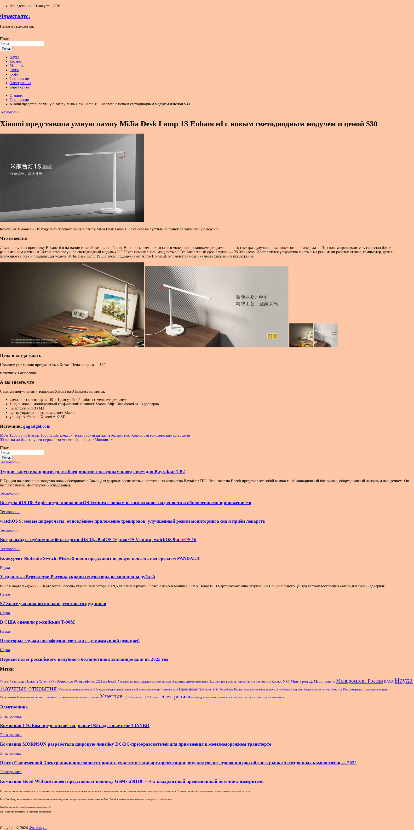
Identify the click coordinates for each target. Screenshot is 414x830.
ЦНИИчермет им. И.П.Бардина (142, 697)
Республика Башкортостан (235, 689)
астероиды (237, 697)
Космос (16, 61)
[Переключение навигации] (2, 35)
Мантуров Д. (301, 681)
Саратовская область (375, 689)
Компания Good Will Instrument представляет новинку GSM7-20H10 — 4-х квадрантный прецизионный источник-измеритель (132, 781)
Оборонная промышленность (75, 689)
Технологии (19, 78)
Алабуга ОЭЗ (163, 681)
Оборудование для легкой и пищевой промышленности (126, 689)
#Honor (4, 681)
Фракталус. (15, 16)
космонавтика (276, 697)
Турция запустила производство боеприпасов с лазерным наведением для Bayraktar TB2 (92, 471)
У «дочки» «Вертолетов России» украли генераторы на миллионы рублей (77, 576)
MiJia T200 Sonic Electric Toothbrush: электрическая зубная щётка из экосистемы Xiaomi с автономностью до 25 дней (95, 435)
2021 (99, 681)
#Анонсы (65, 681)
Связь (14, 70)
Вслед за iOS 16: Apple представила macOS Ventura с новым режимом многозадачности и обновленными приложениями (125, 502)
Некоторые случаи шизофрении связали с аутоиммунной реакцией (70, 640)
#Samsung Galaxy (36, 681)
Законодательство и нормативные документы (240, 681)
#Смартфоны (84, 681)
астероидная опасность (216, 697)
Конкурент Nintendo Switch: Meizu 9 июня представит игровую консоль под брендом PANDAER (100, 558)
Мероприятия (324, 681)
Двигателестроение (197, 681)
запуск (248, 697)
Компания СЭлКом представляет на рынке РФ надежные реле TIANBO (75, 725)
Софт (14, 74)
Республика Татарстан (290, 689)
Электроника (20, 83)
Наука (14, 57)
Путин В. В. (211, 689)
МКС (286, 681)
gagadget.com (37, 426)
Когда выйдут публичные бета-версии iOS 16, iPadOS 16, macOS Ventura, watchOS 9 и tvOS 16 (98, 539)
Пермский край (169, 689)
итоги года (260, 697)
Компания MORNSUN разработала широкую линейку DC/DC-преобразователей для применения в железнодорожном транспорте (135, 744)
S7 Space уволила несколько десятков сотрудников (53, 603)
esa (105, 681)
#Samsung (17, 681)
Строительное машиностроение (76, 697)
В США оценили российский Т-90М (37, 622)
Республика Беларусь (264, 689)
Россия (336, 689)
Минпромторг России (359, 681)
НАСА (389, 681)
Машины (17, 66)
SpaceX (112, 681)
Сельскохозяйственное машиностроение (27, 697)
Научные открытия (28, 688)
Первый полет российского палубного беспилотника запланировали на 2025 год (84, 659)
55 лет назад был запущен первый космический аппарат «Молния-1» (56, 440)
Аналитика (178, 681)
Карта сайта (19, 87)
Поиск (5, 39)
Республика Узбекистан (317, 689)
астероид (196, 697)
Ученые (111, 696)
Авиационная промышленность (136, 681)
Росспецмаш (353, 689)
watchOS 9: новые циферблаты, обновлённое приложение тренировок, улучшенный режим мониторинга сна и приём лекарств (132, 521)
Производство (191, 689)
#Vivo (52, 681)
